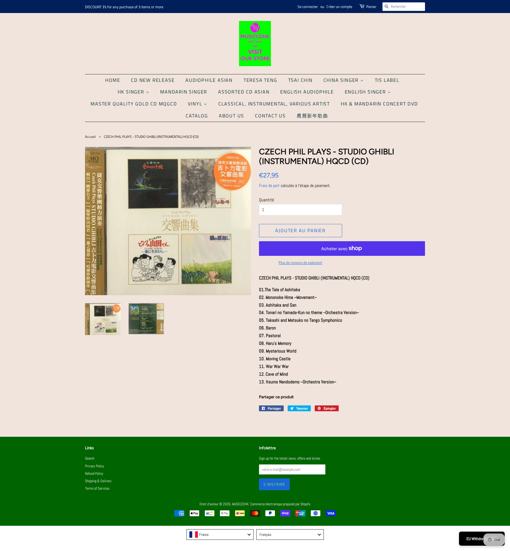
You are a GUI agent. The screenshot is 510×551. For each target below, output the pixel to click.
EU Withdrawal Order (481, 538)
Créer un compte (339, 6)
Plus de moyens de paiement (300, 262)
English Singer (366, 91)
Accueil (90, 136)
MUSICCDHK (240, 504)
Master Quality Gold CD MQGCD (134, 103)
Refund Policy (94, 473)
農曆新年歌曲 (312, 115)
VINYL (196, 103)
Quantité (266, 200)
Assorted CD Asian (244, 91)
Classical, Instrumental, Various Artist (274, 103)
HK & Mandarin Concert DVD (379, 103)
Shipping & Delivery (98, 480)
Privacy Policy (94, 466)
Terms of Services (97, 488)
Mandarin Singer (183, 91)
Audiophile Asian (209, 80)
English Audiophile (307, 91)
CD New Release (153, 80)
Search (89, 458)
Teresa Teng (260, 80)
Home (112, 80)
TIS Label (387, 80)
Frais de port (269, 185)
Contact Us (270, 115)
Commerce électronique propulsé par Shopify (280, 504)
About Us (231, 115)
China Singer (342, 80)
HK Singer (132, 91)
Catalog (197, 115)
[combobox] (220, 534)
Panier (371, 6)
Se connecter (308, 6)
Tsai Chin (300, 80)
